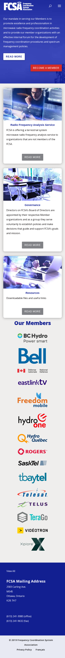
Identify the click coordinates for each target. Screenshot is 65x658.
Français (40, 649)
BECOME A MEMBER (46, 68)
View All (10, 571)
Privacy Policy (24, 649)
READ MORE (14, 56)
